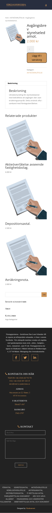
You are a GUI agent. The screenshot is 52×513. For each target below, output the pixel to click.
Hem (7, 18)
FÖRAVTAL (6, 487)
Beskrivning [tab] (13, 83)
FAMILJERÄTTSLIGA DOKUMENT (17, 496)
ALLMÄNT (10, 499)
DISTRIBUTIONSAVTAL (15, 493)
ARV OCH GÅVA (39, 496)
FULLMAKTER (5, 502)
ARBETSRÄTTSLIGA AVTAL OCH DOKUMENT (31, 502)
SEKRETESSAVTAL (21, 487)
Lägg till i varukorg (37, 57)
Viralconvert (30, 508)
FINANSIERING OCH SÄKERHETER (30, 499)
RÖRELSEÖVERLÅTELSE (16, 490)
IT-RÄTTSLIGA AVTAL (35, 493)
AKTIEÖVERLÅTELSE (17, 18)
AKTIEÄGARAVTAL (36, 490)
